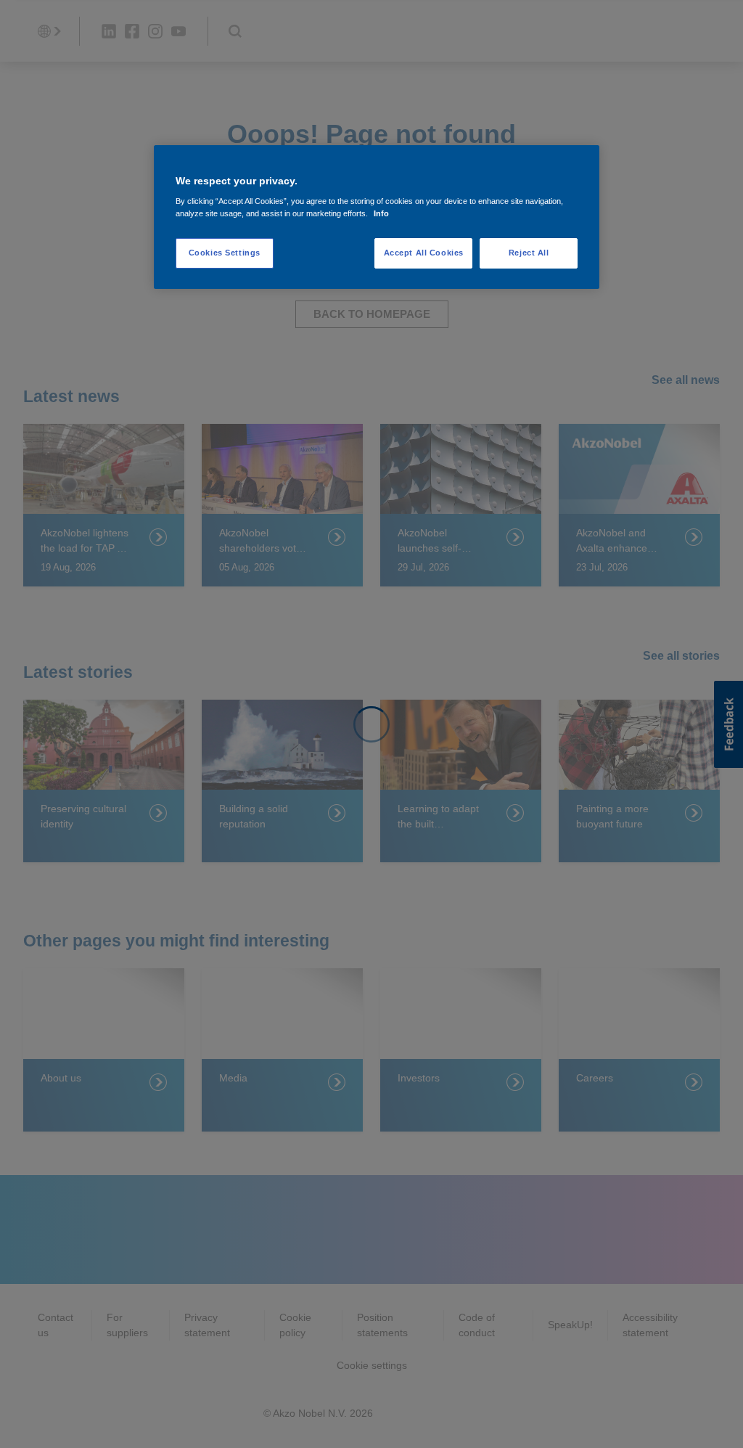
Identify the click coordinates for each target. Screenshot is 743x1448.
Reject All (529, 252)
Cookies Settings (224, 252)
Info (381, 213)
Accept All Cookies (424, 252)
